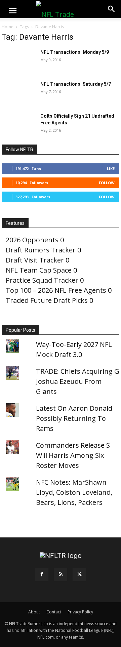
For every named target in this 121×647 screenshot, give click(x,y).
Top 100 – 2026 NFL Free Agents (56, 290)
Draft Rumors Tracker (41, 249)
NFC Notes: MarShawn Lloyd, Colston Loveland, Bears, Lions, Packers (74, 492)
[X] (79, 574)
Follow (107, 182)
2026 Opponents (32, 239)
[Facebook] (41, 574)
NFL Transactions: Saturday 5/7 (75, 84)
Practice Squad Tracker (42, 280)
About (34, 612)
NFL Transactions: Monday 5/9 (74, 52)
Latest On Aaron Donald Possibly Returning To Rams (74, 418)
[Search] (111, 9)
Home (7, 27)
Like (111, 168)
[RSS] (60, 574)
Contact (53, 612)
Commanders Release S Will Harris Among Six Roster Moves (73, 455)
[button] (12, 11)
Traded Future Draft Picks (47, 300)
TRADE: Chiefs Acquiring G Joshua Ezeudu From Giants (77, 381)
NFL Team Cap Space (39, 270)
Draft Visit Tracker (35, 260)
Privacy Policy (80, 612)
